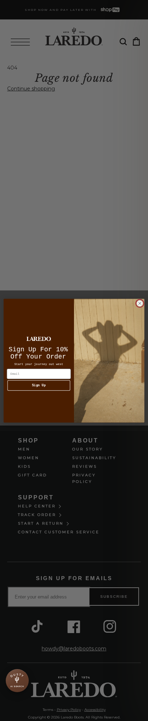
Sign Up (39, 385)
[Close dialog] (140, 303)
